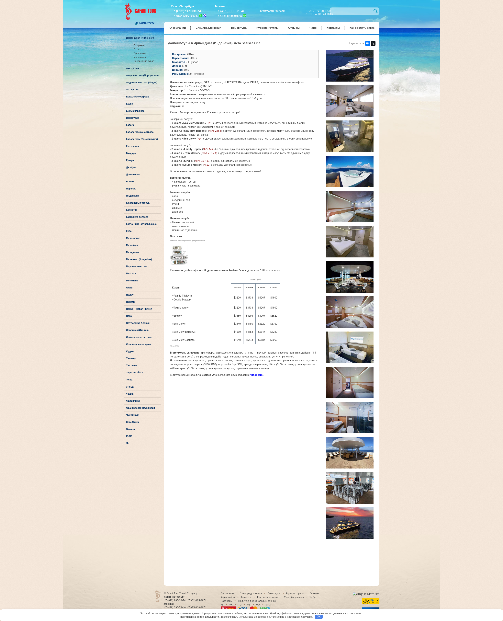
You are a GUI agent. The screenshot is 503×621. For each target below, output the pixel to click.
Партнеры (227, 601)
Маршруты (140, 57)
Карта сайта (228, 597)
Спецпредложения (208, 27)
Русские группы (267, 27)
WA (258, 604)
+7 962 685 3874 (184, 16)
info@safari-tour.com (272, 10)
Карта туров (146, 22)
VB (249, 604)
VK (231, 604)
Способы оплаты (294, 597)
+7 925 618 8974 (228, 16)
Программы (140, 53)
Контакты (333, 27)
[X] (373, 43)
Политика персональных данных (257, 601)
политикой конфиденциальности (199, 616)
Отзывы (294, 27)
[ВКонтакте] (367, 43)
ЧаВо (313, 27)
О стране (139, 45)
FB (222, 604)
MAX (268, 604)
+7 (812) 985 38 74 (186, 11)
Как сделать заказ (362, 27)
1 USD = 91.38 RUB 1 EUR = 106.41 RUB (319, 12)
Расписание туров (144, 61)
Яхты (137, 49)
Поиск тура (239, 27)
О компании (178, 27)
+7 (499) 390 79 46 (230, 11)
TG (240, 604)
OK (319, 616)
